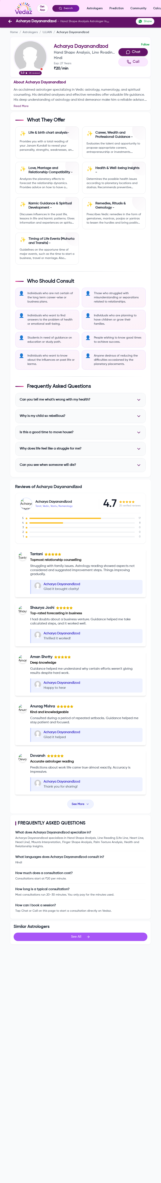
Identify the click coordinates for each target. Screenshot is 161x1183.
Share (148, 21)
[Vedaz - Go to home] (23, 8)
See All (76, 936)
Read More (21, 106)
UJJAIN (47, 32)
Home (14, 32)
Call (136, 62)
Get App (42, 8)
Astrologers (30, 32)
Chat (136, 52)
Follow (145, 44)
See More (78, 804)
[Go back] (10, 21)
